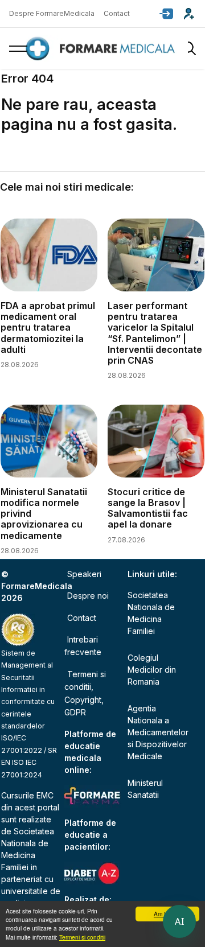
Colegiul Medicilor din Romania (152, 669)
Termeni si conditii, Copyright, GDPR (85, 693)
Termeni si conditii (82, 937)
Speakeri (84, 574)
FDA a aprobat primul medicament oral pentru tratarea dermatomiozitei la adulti (48, 327)
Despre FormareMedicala (52, 13)
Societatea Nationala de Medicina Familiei (151, 613)
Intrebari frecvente (82, 646)
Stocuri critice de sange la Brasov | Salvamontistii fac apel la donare (148, 508)
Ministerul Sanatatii (145, 789)
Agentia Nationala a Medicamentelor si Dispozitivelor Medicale (157, 732)
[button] (166, 13)
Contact (117, 13)
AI (179, 921)
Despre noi (88, 595)
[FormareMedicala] (102, 48)
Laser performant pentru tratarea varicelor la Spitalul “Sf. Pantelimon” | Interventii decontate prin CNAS (155, 333)
